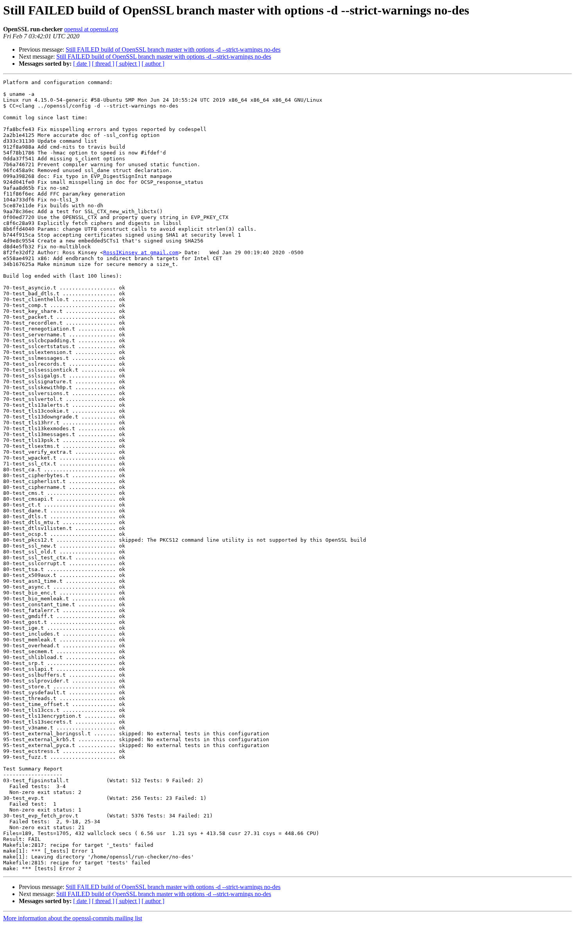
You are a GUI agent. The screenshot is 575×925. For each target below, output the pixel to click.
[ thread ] (103, 63)
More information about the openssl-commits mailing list (72, 918)
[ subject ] (128, 63)
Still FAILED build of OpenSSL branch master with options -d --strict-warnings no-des (173, 49)
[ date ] (81, 63)
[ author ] (153, 63)
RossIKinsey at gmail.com (140, 252)
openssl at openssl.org (91, 29)
